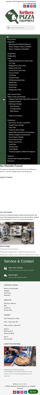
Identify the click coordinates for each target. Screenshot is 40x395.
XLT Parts (12, 63)
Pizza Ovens (11, 39)
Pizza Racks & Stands (16, 137)
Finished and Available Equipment (18, 158)
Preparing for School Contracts (9, 249)
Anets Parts (12, 87)
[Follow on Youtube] (24, 6)
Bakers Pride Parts (15, 68)
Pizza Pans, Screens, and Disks (19, 122)
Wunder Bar (13, 82)
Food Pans (12, 144)
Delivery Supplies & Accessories (19, 135)
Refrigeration (11, 56)
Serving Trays (13, 147)
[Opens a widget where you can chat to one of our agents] (33, 391)
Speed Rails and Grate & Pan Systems (21, 132)
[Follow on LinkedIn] (34, 6)
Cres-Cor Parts (14, 73)
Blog (5, 305)
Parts (9, 58)
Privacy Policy (8, 310)
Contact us (14, 219)
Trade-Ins (10, 156)
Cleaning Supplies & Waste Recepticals (22, 151)
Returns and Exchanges (11, 288)
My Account (7, 293)
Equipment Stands (15, 101)
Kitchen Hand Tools (15, 142)
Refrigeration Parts (15, 90)
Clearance (10, 161)
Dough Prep (11, 53)
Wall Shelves (14, 111)
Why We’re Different (10, 303)
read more (7, 376)
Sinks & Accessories (15, 116)
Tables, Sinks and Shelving (16, 97)
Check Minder (13, 149)
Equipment (11, 42)
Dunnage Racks (15, 109)
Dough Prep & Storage (16, 125)
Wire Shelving (14, 106)
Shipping (6, 290)
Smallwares (11, 120)
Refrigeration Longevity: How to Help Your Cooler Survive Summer (19, 254)
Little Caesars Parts (13, 94)
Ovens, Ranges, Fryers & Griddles (20, 46)
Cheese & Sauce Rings (16, 130)
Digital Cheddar (22, 384)
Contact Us (7, 308)
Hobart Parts (13, 85)
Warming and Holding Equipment (20, 44)
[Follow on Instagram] (31, 6)
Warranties (7, 295)
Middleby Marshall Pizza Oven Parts (21, 61)
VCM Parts (12, 75)
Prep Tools (12, 127)
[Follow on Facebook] (28, 6)
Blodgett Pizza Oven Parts (17, 65)
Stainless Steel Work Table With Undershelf (23, 99)
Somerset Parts (14, 78)
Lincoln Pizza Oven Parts (17, 70)
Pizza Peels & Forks (15, 139)
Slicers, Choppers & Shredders (19, 49)
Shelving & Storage (15, 104)
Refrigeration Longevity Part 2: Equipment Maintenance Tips (17, 252)
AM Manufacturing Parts (17, 80)
